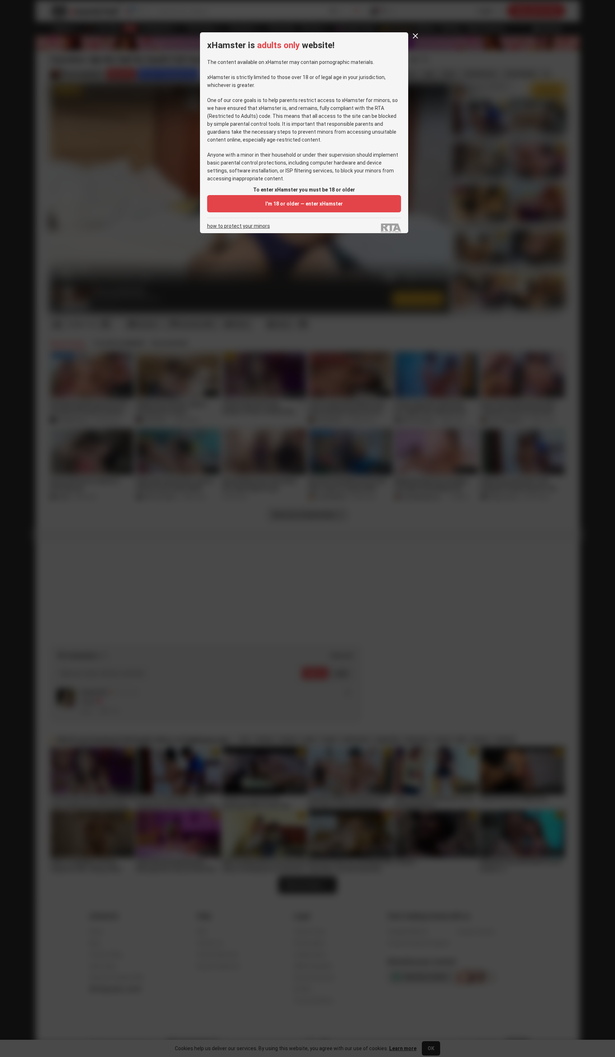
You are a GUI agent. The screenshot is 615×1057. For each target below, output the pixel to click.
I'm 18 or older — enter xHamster (304, 204)
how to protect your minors (238, 226)
